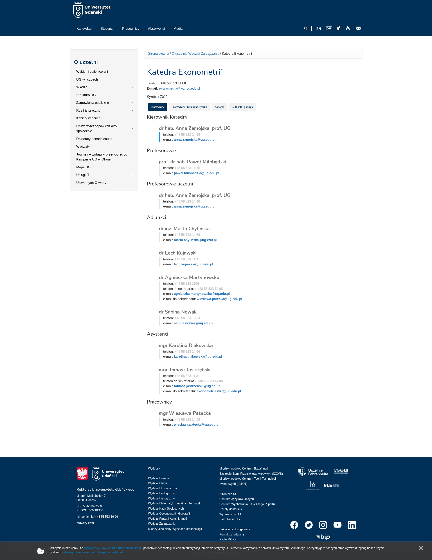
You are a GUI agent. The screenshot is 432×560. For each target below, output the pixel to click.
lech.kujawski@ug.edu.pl (193, 264)
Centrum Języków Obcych (236, 499)
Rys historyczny (88, 110)
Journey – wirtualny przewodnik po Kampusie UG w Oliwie (101, 156)
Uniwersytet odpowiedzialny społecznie (96, 128)
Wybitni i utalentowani (92, 71)
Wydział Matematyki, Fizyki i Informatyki (174, 503)
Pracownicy (157, 106)
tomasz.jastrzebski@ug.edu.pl (197, 386)
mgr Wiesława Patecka (185, 413)
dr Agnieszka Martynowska (189, 277)
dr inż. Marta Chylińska (184, 229)
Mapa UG (83, 167)
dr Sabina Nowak (178, 312)
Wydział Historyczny (161, 498)
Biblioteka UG (228, 494)
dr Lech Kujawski (177, 253)
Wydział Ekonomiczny (162, 488)
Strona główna (158, 53)
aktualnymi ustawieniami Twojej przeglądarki (93, 552)
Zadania (219, 106)
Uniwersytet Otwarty (91, 183)
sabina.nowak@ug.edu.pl (194, 323)
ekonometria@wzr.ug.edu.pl (179, 88)
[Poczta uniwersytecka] (358, 28)
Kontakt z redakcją (231, 534)
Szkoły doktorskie (231, 509)
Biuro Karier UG (229, 519)
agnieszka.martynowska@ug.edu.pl (202, 294)
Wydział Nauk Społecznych (166, 508)
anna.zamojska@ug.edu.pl (194, 139)
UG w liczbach (87, 79)
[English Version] (318, 28)
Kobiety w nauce (88, 118)
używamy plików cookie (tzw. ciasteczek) (112, 548)
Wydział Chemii (158, 483)
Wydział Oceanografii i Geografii (169, 513)
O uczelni (86, 62)
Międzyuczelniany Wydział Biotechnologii (175, 529)
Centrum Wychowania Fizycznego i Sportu (247, 504)
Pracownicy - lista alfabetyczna (189, 106)
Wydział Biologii (158, 478)
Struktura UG (86, 95)
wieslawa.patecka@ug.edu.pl (219, 299)
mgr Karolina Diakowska (186, 345)
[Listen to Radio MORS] (329, 27)
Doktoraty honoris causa (94, 139)
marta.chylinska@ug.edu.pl (195, 240)
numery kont (85, 523)
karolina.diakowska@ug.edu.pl (198, 356)
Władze (81, 87)
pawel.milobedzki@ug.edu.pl (196, 173)
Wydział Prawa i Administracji (167, 518)
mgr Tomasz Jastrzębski (184, 370)
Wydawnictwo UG (230, 514)
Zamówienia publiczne (92, 102)
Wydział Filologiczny (161, 493)
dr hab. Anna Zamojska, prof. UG (194, 128)
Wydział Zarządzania (203, 53)
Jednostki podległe (242, 106)
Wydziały (83, 146)
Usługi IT (82, 175)
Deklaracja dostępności (234, 529)
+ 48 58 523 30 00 (106, 516)
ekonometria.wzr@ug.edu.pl (219, 391)
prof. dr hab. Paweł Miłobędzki (192, 162)
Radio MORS (227, 539)
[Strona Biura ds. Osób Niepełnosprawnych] (348, 28)
